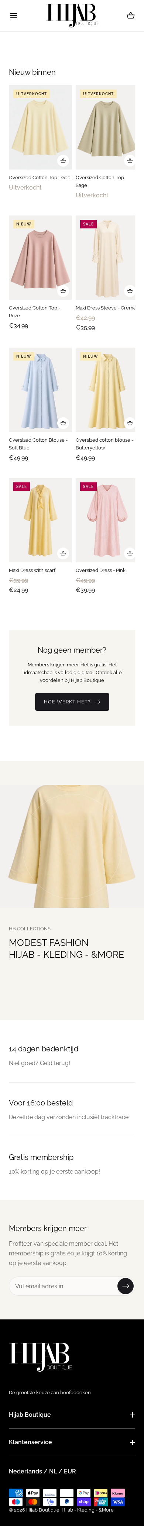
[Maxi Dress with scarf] (40, 520)
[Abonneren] (125, 1286)
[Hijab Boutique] (72, 15)
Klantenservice (30, 1442)
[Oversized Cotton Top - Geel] (40, 127)
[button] (13, 15)
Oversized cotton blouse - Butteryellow (104, 444)
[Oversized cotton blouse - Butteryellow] (107, 390)
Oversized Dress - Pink (101, 570)
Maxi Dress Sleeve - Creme (106, 308)
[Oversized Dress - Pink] (107, 520)
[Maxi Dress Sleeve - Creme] (107, 257)
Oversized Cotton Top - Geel (40, 177)
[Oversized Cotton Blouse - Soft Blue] (40, 390)
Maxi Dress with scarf (32, 570)
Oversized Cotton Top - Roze (34, 311)
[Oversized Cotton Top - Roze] (40, 257)
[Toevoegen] (63, 161)
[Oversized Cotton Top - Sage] (107, 127)
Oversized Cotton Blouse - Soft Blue (38, 444)
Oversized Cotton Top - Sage (101, 181)
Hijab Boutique (30, 1414)
